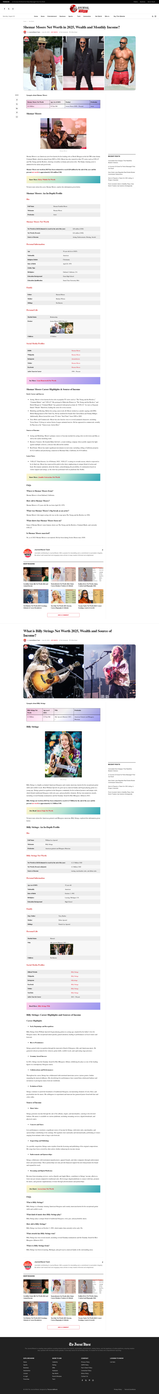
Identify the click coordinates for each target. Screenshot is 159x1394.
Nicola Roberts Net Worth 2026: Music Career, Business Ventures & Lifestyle (62, 585)
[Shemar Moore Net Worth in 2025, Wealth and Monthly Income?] (79, 63)
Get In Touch (151, 2)
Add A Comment (63, 615)
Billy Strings (74, 972)
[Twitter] (17, 104)
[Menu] (155, 16)
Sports (70, 16)
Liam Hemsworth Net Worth (46, 380)
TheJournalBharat (52, 1389)
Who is (107, 16)
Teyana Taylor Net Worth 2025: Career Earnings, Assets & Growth (90, 607)
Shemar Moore (76, 350)
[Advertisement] (122, 122)
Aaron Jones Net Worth (46, 1189)
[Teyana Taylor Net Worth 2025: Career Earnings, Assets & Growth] (90, 596)
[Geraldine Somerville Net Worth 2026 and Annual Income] (35, 574)
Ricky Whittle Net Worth (46, 179)
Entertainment (52, 16)
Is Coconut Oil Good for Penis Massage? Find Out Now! (28, 2)
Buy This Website (119, 16)
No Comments (64, 32)
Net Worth (98, 16)
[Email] (17, 117)
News (43, 16)
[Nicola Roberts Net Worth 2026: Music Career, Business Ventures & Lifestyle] (63, 574)
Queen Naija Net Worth (45, 811)
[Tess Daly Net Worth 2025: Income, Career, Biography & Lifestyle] (63, 596)
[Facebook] (17, 100)
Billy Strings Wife (44, 1006)
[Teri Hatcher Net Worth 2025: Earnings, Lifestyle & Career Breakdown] (35, 596)
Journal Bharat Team (34, 32)
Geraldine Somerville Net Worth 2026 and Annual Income (35, 585)
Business (142, 2)
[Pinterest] (17, 112)
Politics (136, 2)
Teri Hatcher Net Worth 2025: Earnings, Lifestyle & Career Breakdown (35, 607)
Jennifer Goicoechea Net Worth (49, 477)
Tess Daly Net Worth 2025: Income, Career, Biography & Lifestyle (61, 607)
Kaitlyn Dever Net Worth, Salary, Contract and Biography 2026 (88, 585)
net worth (35, 172)
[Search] (153, 16)
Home (36, 16)
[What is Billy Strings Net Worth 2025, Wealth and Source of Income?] (79, 671)
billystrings (74, 980)
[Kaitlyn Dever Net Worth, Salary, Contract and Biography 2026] (90, 574)
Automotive (87, 16)
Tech (78, 16)
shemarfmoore (76, 359)
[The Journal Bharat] (79, 9)
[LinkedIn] (17, 108)
